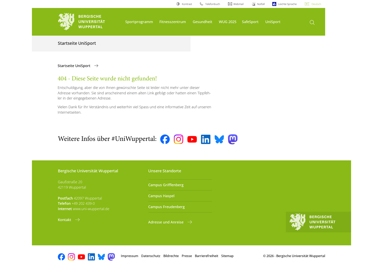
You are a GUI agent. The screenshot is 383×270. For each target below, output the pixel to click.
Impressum (129, 256)
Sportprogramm (139, 21)
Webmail (238, 4)
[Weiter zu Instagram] (178, 139)
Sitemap (227, 256)
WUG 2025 (227, 21)
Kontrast (187, 4)
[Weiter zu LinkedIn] (205, 139)
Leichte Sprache (287, 4)
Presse (187, 256)
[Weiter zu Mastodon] (233, 139)
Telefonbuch (212, 4)
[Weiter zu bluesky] (219, 139)
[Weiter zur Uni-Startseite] (89, 21)
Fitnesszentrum (172, 21)
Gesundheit (202, 21)
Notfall (261, 4)
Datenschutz (150, 256)
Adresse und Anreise (166, 222)
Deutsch (316, 4)
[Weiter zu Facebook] (165, 139)
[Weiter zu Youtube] (192, 139)
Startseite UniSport (74, 65)
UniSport (272, 21)
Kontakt (65, 219)
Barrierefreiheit (206, 256)
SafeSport (250, 21)
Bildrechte (171, 256)
